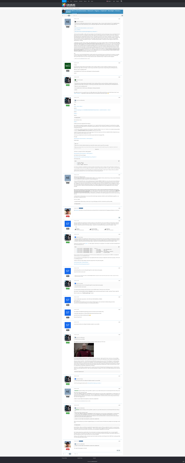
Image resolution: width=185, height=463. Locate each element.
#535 (119, 322)
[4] (76, 251)
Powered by (92, 461)
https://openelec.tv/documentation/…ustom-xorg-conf (84, 27)
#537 (119, 376)
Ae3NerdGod (82, 58)
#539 (119, 405)
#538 (119, 388)
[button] (109, 1)
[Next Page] (76, 15)
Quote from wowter (79, 79)
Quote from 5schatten (79, 21)
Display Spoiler (77, 117)
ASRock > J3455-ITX (77, 93)
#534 (119, 309)
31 (70, 15)
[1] (76, 162)
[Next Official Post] (119, 217)
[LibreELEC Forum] (92, 4)
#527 (119, 174)
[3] (76, 164)
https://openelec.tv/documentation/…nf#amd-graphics (83, 138)
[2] (76, 163)
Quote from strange (79, 237)
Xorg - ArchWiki (77, 29)
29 (67, 15)
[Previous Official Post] (117, 450)
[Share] (122, 15)
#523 (119, 18)
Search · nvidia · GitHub (78, 106)
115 (74, 15)
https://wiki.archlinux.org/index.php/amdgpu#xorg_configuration (86, 31)
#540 (119, 441)
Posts (67, 27)
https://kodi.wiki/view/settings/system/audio (81, 264)
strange (81, 275)
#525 (119, 77)
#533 (119, 296)
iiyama (86, 243)
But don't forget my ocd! (79, 371)
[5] (76, 252)
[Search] (121, 1)
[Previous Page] (63, 15)
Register (117, 1)
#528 (119, 208)
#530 (119, 234)
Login (114, 1)
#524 (119, 62)
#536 (119, 334)
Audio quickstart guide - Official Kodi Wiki (81, 262)
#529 (119, 220)
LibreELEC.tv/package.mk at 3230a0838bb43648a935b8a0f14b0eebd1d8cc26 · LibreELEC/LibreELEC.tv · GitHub (92, 109)
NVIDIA (75, 113)
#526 (119, 97)
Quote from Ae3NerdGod (80, 100)
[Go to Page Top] (183, 462)
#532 (119, 280)
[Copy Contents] (119, 161)
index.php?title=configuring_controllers (94, 383)
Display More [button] (97, 149)
